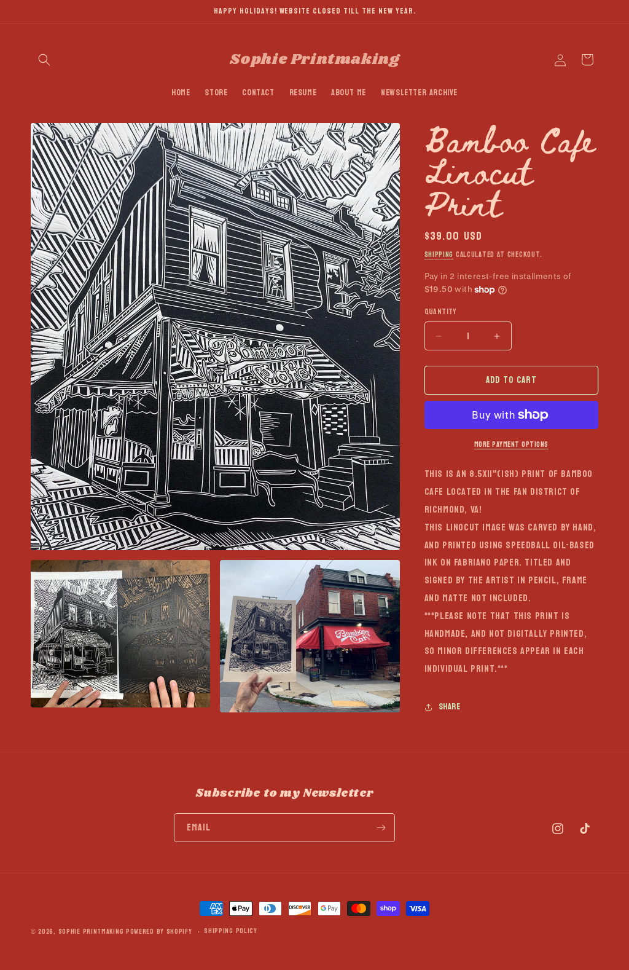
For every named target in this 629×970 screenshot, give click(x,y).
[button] (44, 59)
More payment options (511, 444)
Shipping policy (230, 931)
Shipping (439, 254)
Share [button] (450, 706)
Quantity (440, 312)
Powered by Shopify (159, 931)
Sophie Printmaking (91, 931)
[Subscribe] (380, 827)
